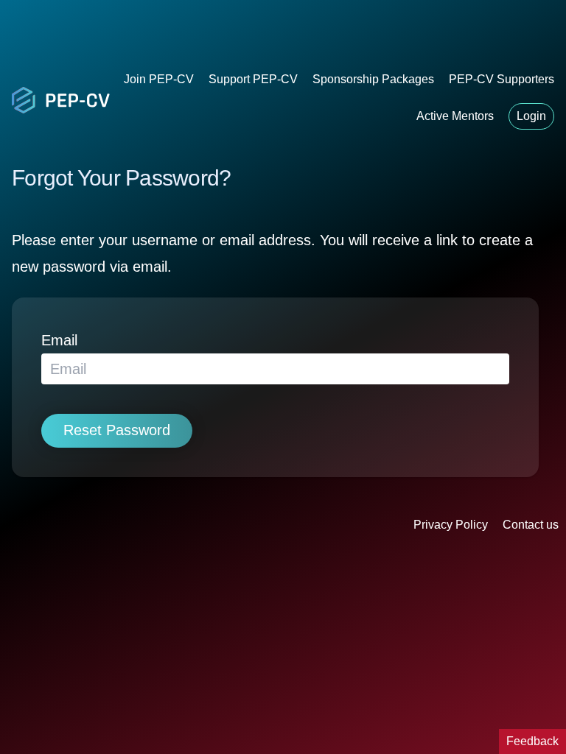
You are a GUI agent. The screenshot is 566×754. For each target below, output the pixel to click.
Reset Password (116, 430)
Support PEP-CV (253, 79)
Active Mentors (455, 116)
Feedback (532, 741)
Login (531, 116)
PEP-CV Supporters (501, 79)
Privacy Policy (450, 524)
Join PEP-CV (159, 79)
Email (59, 340)
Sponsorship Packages (373, 79)
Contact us (531, 524)
